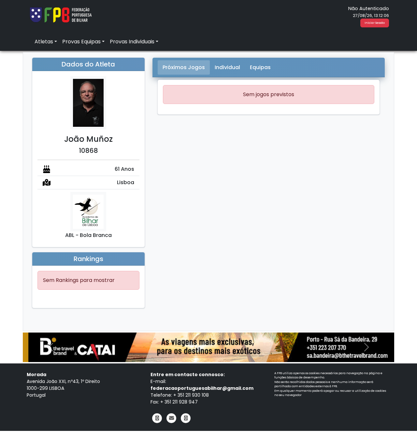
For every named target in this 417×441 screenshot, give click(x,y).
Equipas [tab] (260, 67)
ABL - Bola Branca (88, 235)
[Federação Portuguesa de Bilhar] (60, 14)
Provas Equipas (81, 41)
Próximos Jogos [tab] (184, 67)
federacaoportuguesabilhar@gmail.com (202, 388)
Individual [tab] (227, 67)
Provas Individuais (132, 41)
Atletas (44, 41)
